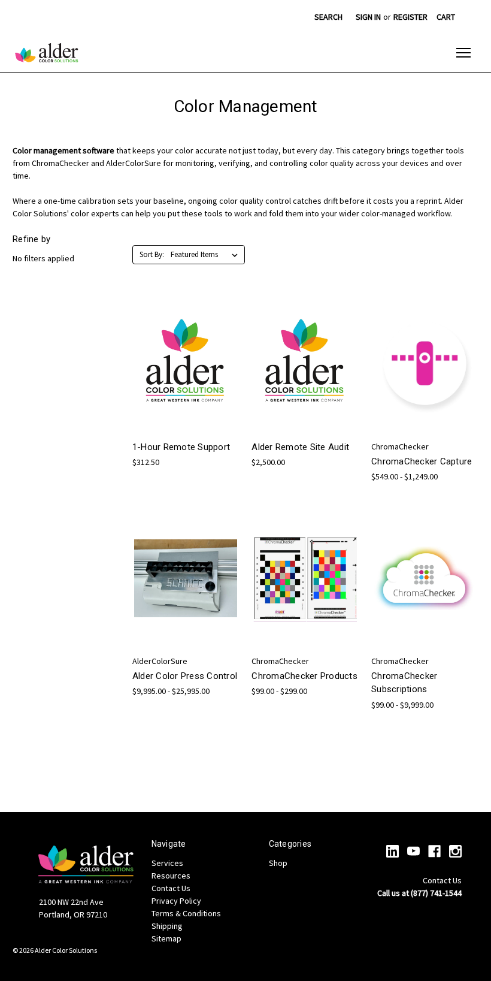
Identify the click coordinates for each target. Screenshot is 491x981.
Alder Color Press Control (184, 676)
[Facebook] (434, 851)
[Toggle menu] (463, 53)
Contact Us (170, 888)
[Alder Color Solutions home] (46, 53)
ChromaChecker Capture (421, 461)
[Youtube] (413, 851)
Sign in (368, 16)
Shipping (167, 925)
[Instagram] (455, 851)
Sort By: (152, 254)
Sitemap (166, 938)
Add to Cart (305, 385)
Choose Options (185, 385)
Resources (170, 875)
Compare (182, 364)
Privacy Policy (176, 900)
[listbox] (206, 255)
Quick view (176, 341)
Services (167, 863)
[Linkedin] (392, 851)
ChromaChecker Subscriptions (404, 683)
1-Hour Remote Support (181, 447)
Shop (278, 863)
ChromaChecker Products (304, 676)
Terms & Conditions (186, 913)
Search (328, 16)
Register (410, 16)
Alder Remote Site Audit (300, 447)
